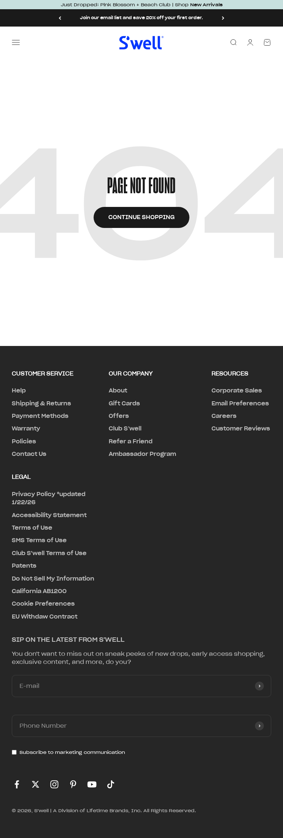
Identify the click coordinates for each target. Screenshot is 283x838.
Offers (119, 416)
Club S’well (125, 428)
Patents (24, 565)
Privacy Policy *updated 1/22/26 (48, 498)
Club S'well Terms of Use (49, 553)
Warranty (26, 428)
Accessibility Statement (49, 515)
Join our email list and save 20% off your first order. (141, 17)
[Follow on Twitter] (36, 784)
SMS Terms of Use (39, 540)
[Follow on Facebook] (17, 784)
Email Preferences (240, 403)
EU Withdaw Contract (44, 616)
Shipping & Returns (41, 403)
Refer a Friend (131, 441)
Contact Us (29, 454)
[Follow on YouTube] (92, 784)
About (118, 390)
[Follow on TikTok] (111, 784)
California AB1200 (39, 591)
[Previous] (60, 17)
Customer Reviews (241, 428)
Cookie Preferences (43, 603)
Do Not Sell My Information (53, 578)
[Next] (223, 17)
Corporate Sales (237, 390)
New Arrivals (206, 4)
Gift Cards (124, 403)
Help (19, 390)
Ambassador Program (142, 454)
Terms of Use (32, 527)
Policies (24, 441)
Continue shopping (141, 217)
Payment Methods (40, 416)
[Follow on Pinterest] (73, 784)
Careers (224, 416)
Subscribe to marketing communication (72, 752)
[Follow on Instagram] (54, 784)
